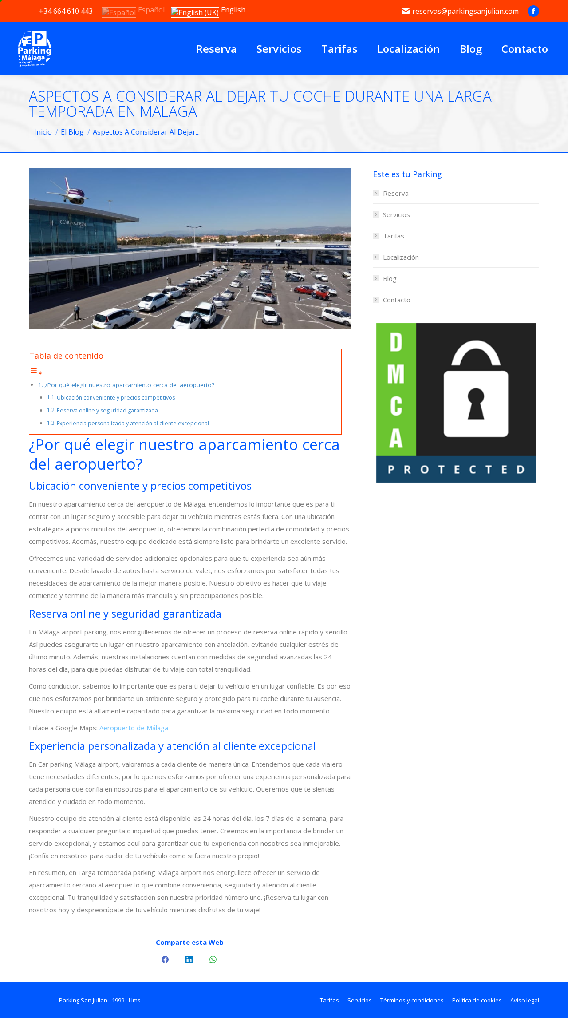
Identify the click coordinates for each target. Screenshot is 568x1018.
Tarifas (393, 235)
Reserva (396, 193)
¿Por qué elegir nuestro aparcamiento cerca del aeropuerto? (129, 385)
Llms (135, 1000)
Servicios (396, 214)
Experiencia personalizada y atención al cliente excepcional (133, 423)
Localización (401, 257)
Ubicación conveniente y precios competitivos (116, 397)
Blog (390, 278)
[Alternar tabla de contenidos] (36, 372)
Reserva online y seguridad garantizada (107, 410)
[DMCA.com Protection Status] (456, 483)
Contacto (396, 299)
